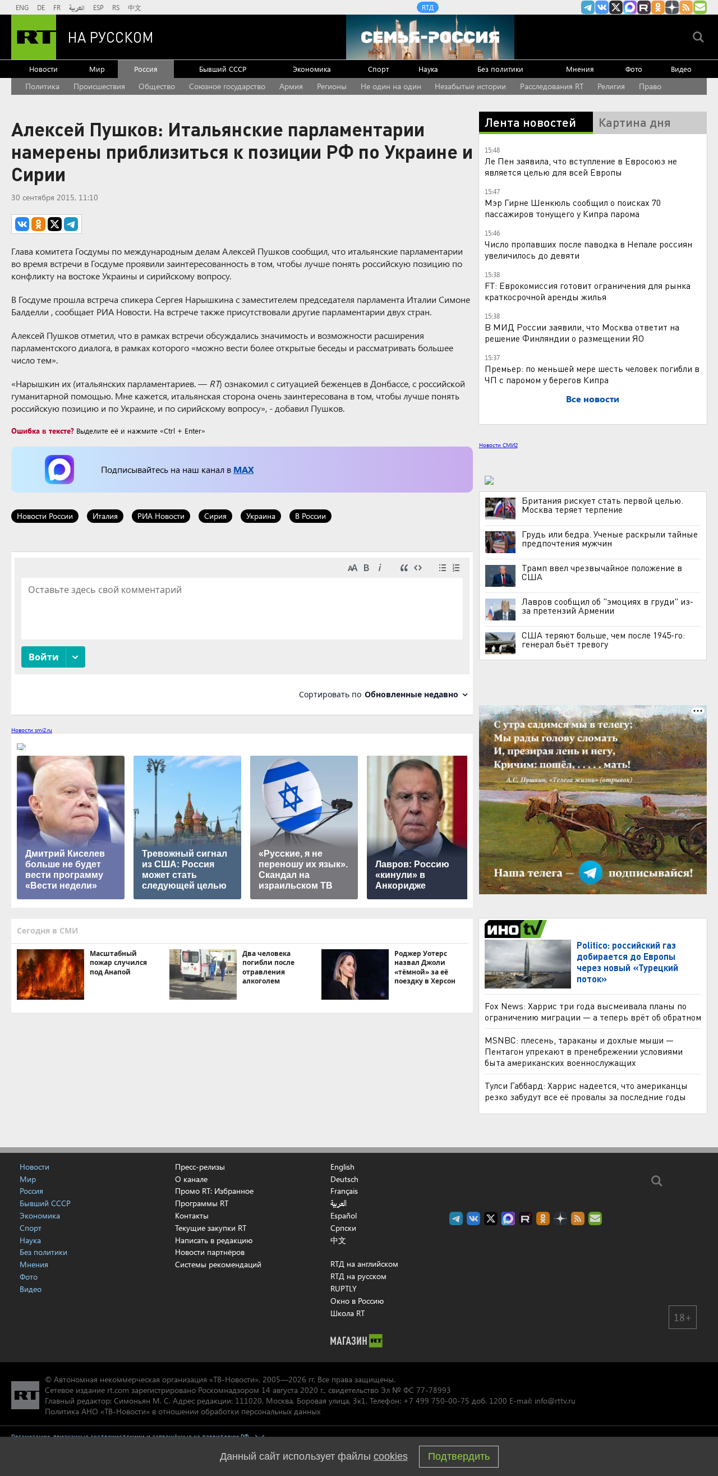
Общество (157, 86)
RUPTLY (343, 1288)
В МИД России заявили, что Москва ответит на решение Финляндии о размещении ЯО (582, 332)
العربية (77, 7)
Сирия (215, 516)
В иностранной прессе (517, 929)
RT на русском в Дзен (672, 7)
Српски (343, 1228)
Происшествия (99, 86)
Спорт (378, 68)
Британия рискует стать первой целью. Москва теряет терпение (602, 505)
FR (57, 7)
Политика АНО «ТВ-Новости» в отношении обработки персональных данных (182, 1411)
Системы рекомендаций (218, 1264)
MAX (243, 469)
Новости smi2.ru (31, 730)
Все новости (592, 398)
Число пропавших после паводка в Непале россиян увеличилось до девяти (588, 249)
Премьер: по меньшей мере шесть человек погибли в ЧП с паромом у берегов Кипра (592, 373)
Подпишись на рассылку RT (700, 7)
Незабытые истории (470, 86)
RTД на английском (364, 1263)
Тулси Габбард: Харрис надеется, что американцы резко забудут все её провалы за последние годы (586, 1090)
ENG (22, 7)
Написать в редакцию (213, 1240)
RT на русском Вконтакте (602, 7)
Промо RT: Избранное (214, 1190)
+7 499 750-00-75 (436, 1400)
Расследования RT (551, 86)
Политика (42, 86)
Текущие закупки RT (210, 1227)
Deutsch (344, 1179)
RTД (428, 7)
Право (650, 86)
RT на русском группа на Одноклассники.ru (658, 7)
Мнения (580, 68)
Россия (146, 68)
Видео (681, 68)
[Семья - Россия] (430, 37)
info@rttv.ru (555, 1400)
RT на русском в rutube (644, 7)
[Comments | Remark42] (242, 632)
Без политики (500, 68)
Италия (105, 516)
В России (310, 516)
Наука (428, 68)
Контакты (192, 1215)
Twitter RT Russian (616, 7)
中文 (134, 7)
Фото (633, 68)
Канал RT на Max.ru (630, 7)
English (342, 1167)
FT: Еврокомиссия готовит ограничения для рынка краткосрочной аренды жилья (588, 290)
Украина (260, 516)
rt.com (118, 1390)
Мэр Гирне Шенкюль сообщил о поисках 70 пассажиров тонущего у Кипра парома (573, 207)
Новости (43, 68)
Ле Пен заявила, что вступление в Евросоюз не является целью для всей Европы (581, 166)
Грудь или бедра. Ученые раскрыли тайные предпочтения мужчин (610, 539)
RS (115, 7)
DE (41, 7)
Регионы (332, 86)
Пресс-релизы (200, 1166)
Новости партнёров (210, 1252)
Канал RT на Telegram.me (588, 7)
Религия (611, 86)
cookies (391, 1456)
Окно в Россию (357, 1300)
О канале (191, 1179)
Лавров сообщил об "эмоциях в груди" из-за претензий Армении (607, 606)
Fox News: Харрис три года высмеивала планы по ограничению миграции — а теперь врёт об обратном (593, 1011)
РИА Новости (161, 516)
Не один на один (391, 86)
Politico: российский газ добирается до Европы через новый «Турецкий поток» (627, 962)
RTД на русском (358, 1276)
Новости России (45, 516)
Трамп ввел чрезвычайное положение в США (602, 572)
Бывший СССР (222, 68)
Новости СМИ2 (498, 445)
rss (686, 7)
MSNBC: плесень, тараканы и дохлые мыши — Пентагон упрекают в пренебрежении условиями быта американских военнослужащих (584, 1051)
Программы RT (201, 1203)
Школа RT (347, 1313)
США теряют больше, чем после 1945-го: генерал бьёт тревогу (603, 640)
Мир (97, 68)
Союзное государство (227, 86)
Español (343, 1215)
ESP (98, 7)
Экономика (312, 68)
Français (344, 1191)
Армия (291, 86)
